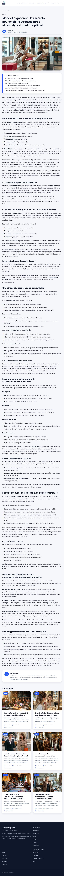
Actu (18, 3)
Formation (5, 858)
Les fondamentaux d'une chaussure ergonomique (19, 78)
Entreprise (33, 3)
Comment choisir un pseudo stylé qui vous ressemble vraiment (16, 714)
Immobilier (25, 3)
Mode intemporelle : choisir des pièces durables (45, 755)
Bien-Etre (41, 3)
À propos (25, 679)
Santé (47, 3)
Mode (9, 11)
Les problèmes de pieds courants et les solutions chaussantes (23, 85)
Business (53, 3)
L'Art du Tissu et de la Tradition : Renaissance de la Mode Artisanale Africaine (14, 797)
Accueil (4, 11)
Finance (4, 864)
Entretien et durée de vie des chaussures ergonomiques (21, 88)
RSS (34, 861)
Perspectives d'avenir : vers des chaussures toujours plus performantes (25, 90)
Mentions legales (38, 858)
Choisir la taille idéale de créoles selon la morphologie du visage (47, 714)
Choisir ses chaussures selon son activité (17, 83)
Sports (35, 842)
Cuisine (60, 3)
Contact (35, 855)
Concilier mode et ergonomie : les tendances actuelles (20, 81)
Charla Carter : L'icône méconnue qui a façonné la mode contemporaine (44, 797)
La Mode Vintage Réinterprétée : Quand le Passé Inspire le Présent (16, 755)
